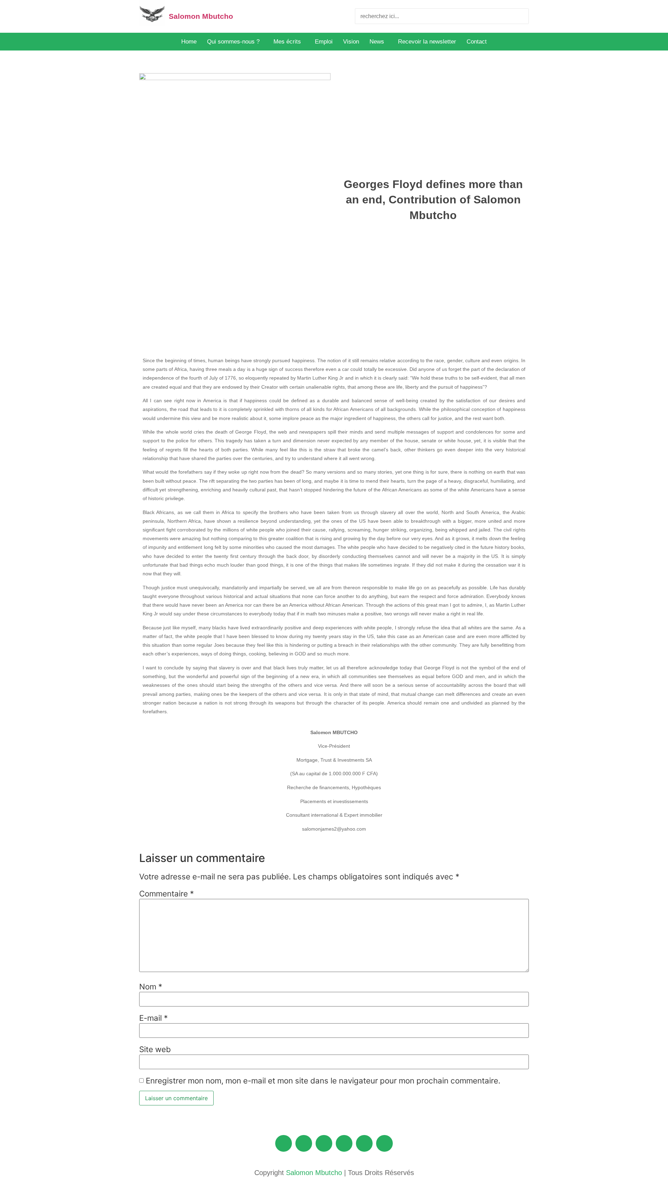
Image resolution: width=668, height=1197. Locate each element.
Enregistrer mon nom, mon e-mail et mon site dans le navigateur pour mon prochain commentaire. (323, 1081)
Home (189, 41)
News (376, 41)
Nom (150, 986)
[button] (235, 41)
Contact (477, 41)
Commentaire (166, 893)
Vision (351, 41)
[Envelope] (283, 1143)
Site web (155, 1049)
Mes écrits (287, 41)
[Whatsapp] (384, 1143)
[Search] (520, 16)
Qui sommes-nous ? (233, 41)
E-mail (153, 1018)
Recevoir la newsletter (427, 41)
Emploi (324, 41)
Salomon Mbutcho (201, 16)
